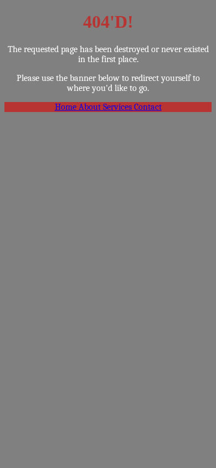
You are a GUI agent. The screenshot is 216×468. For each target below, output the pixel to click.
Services (118, 107)
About (91, 107)
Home (67, 107)
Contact (148, 107)
